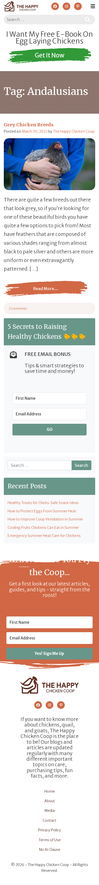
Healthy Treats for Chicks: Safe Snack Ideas (43, 502)
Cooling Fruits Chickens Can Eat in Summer (43, 527)
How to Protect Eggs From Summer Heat (42, 511)
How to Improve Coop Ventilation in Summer (45, 519)
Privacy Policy (49, 830)
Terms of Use (50, 840)
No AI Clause (49, 849)
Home (49, 791)
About (49, 801)
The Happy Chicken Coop (73, 131)
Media (49, 810)
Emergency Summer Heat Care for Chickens (44, 535)
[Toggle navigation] (93, 6)
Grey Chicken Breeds (29, 125)
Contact (49, 820)
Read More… (31, 292)
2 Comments (18, 308)
